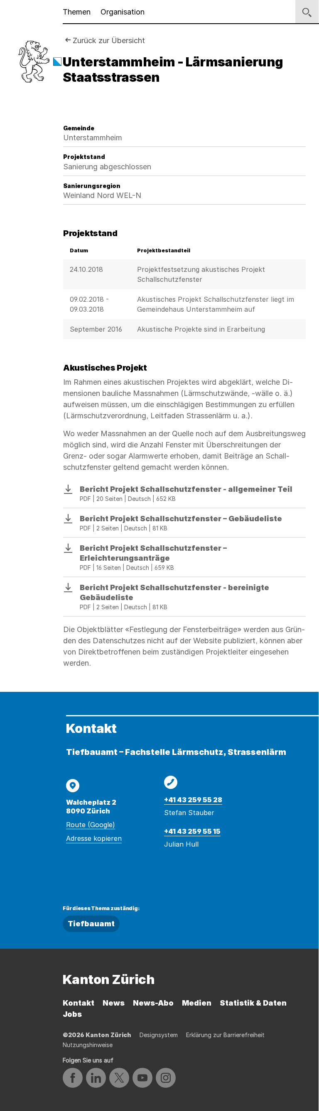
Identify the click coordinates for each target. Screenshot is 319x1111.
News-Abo (153, 1003)
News (114, 1003)
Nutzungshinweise (88, 1044)
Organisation (123, 11)
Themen (77, 11)
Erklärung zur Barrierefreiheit (225, 1034)
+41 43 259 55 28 (193, 800)
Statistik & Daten (253, 1003)
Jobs (72, 1014)
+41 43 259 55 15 (192, 831)
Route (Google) (90, 824)
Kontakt (78, 1003)
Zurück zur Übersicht (109, 40)
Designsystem (159, 1034)
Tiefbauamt (91, 923)
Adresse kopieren (94, 838)
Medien (196, 1003)
